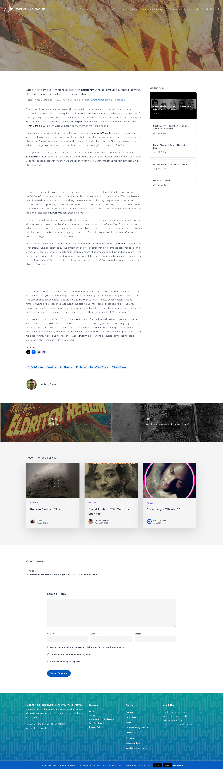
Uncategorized (133, 743)
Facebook (119, 100)
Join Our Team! (96, 723)
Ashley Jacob (49, 384)
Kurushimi (51, 367)
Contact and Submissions (101, 719)
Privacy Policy (96, 727)
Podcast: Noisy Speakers (138, 727)
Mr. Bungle (81, 367)
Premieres (131, 733)
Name (50, 634)
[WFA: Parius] (56, 422)
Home (92, 711)
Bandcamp (106, 100)
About (92, 715)
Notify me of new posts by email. (65, 662)
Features (130, 712)
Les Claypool (66, 367)
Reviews (111, 56)
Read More (178, 765)
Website (139, 634)
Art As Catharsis (35, 367)
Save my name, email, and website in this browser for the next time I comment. (87, 647)
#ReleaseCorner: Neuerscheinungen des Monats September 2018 (61, 574)
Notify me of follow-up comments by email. (70, 654)
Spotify (95, 100)
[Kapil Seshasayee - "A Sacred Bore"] (167, 422)
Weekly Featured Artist (137, 748)
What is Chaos (119, 367)
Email (94, 634)
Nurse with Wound (99, 367)
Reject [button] (167, 765)
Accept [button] (157, 765)
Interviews (131, 717)
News (128, 722)
